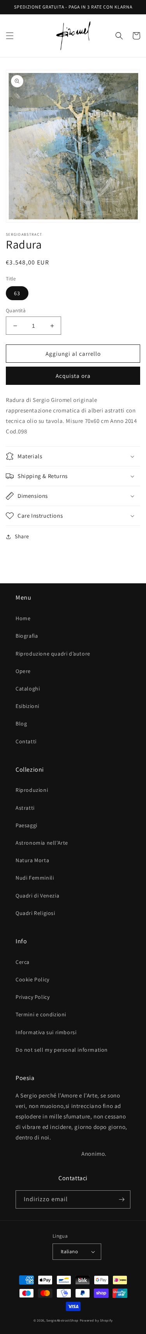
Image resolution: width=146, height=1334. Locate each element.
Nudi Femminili (35, 877)
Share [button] (22, 536)
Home (23, 618)
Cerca (23, 961)
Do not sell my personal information (62, 1049)
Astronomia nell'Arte (42, 842)
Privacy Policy (32, 996)
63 (17, 293)
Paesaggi (26, 825)
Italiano (69, 1251)
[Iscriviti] (121, 1199)
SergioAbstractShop (62, 1320)
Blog (21, 723)
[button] (9, 35)
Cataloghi (28, 688)
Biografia (27, 635)
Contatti (26, 741)
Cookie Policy (32, 979)
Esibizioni (27, 706)
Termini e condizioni (41, 1014)
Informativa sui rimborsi (46, 1032)
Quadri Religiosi (35, 913)
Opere (23, 671)
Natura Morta (32, 860)
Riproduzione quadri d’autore (53, 653)
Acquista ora (73, 375)
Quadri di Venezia (37, 895)
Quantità (16, 310)
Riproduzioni (32, 789)
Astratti (25, 807)
